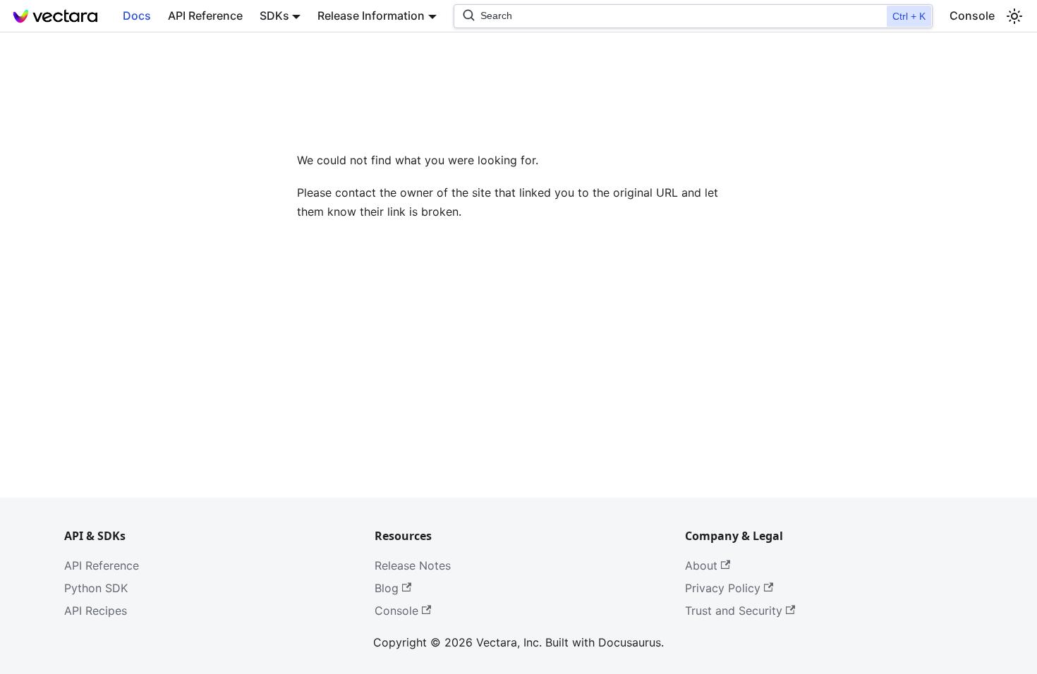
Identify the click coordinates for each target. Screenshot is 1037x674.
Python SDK (96, 588)
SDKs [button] (274, 15)
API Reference (205, 15)
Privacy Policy (722, 588)
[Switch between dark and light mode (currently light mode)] (1014, 16)
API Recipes (95, 610)
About (701, 565)
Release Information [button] (371, 15)
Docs (137, 15)
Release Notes (413, 565)
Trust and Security (733, 610)
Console (972, 15)
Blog (387, 588)
